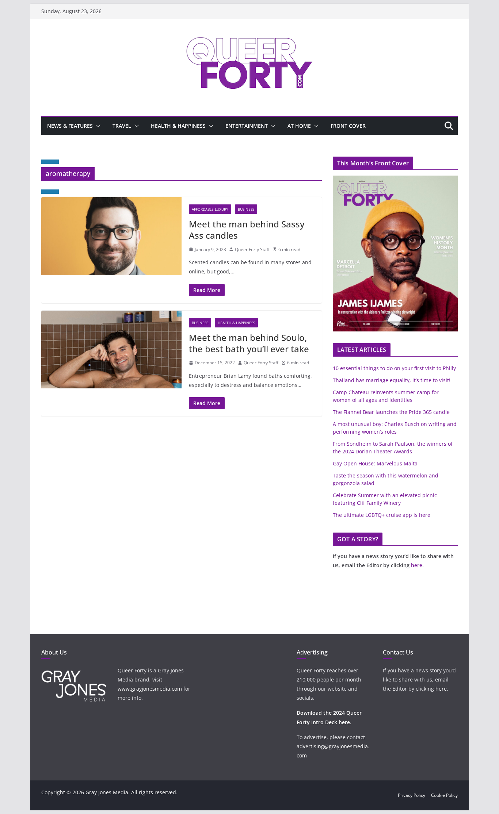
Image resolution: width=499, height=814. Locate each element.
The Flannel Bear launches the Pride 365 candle (391, 411)
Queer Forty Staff (252, 249)
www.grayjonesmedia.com (150, 688)
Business (246, 209)
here (416, 565)
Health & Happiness (178, 125)
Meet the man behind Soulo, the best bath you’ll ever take (249, 343)
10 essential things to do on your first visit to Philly (394, 368)
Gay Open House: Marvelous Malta (375, 463)
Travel (122, 125)
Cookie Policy (444, 795)
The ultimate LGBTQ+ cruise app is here (381, 514)
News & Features (70, 125)
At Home (299, 125)
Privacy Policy (411, 795)
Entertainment (246, 125)
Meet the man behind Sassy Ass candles (246, 229)
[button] (97, 126)
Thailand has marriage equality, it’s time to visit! (391, 380)
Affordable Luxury (210, 209)
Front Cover (348, 125)
